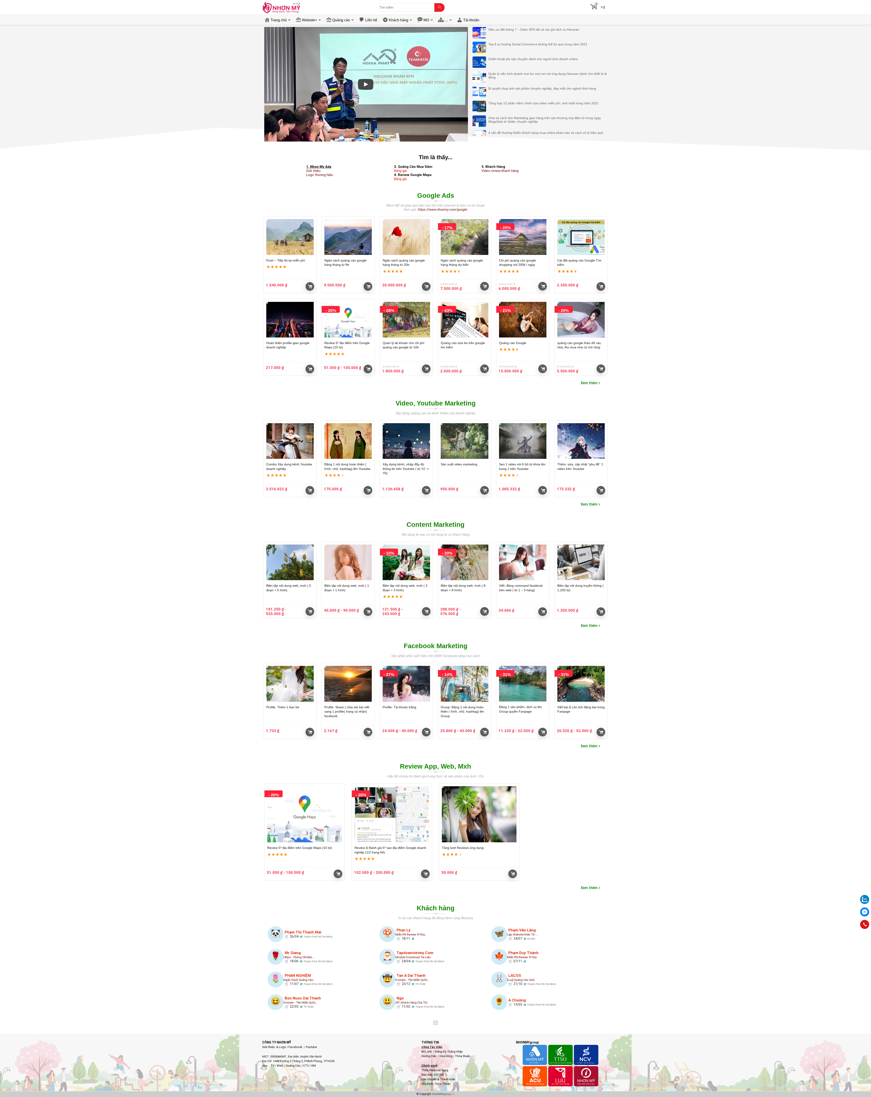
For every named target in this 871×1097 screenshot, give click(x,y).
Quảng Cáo (293, 1065)
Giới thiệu (313, 171)
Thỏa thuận (462, 1056)
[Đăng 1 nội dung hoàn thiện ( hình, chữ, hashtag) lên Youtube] (348, 441)
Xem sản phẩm (310, 490)
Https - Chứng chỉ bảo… (299, 957)
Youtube (311, 1047)
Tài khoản (471, 20)
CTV (306, 1065)
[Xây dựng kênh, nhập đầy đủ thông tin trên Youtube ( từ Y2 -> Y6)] (406, 441)
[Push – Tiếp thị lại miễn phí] (290, 237)
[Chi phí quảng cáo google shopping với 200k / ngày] (522, 237)
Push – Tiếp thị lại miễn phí (285, 260)
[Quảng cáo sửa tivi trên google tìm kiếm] (464, 319)
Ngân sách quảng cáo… (299, 980)
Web (280, 1065)
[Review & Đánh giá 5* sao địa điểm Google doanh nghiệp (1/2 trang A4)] (392, 814)
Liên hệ (371, 20)
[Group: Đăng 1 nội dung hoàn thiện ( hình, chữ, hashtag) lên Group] (464, 683)
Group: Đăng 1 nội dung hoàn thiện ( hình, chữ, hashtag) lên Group (462, 711)
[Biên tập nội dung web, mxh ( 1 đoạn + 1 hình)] (348, 562)
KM (313, 1065)
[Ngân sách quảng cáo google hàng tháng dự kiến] (464, 237)
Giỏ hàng (310, 286)
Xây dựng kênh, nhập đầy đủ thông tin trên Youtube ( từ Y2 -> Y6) (406, 468)
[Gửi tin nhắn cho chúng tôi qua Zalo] (864, 897)
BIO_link (427, 1051)
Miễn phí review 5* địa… (411, 934)
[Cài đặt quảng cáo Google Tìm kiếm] (581, 237)
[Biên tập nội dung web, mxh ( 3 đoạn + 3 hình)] (406, 562)
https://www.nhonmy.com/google (442, 210)
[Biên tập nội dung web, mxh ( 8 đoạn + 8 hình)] (464, 562)
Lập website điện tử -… (522, 934)
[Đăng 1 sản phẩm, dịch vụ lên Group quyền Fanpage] (522, 683)
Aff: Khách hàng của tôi (411, 1002)
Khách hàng (398, 20)
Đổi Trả (439, 1074)
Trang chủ (279, 20)
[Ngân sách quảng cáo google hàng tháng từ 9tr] (348, 237)
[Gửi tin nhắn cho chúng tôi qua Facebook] (864, 911)
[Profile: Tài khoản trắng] (406, 683)
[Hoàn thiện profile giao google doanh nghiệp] (290, 319)
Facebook (295, 1047)
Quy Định (427, 1083)
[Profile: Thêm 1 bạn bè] (290, 683)
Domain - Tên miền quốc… (412, 980)
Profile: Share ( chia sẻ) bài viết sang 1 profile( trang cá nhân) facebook (346, 711)
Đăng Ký (441, 1051)
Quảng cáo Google (512, 343)
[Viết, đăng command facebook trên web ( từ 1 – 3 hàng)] (522, 562)
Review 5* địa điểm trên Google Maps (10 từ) (299, 848)
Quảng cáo (341, 20)
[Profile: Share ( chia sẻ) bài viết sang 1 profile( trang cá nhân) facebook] (348, 683)
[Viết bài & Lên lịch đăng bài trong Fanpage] (581, 683)
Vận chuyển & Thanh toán (438, 1079)
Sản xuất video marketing (459, 464)
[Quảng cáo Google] (522, 319)
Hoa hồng (446, 1056)
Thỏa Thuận (442, 1083)
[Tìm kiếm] (439, 7)
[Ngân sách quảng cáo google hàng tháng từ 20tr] (406, 237)
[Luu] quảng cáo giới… (521, 980)
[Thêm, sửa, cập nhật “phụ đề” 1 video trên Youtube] (581, 441)
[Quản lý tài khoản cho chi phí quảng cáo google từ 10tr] (406, 319)
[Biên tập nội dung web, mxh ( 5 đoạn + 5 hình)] (290, 562)
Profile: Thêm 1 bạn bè (282, 707)
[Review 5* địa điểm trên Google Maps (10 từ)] (348, 319)
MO (426, 20)
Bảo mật (427, 1074)
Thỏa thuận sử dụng (434, 1070)
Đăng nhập (455, 1051)
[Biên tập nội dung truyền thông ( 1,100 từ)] (581, 562)
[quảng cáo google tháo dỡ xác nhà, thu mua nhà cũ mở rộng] (581, 319)
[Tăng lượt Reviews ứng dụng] (479, 814)
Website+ (309, 20)
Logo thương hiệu (319, 175)
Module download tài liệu (413, 957)
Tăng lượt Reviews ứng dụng (463, 848)
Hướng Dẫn (429, 1056)
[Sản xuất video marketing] (464, 441)
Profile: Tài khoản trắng (399, 707)
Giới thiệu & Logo (274, 1047)
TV (272, 1065)
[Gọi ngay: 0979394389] (864, 924)
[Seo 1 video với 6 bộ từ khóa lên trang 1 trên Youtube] (522, 441)
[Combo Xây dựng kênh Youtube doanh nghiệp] (290, 441)
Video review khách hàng (500, 171)
